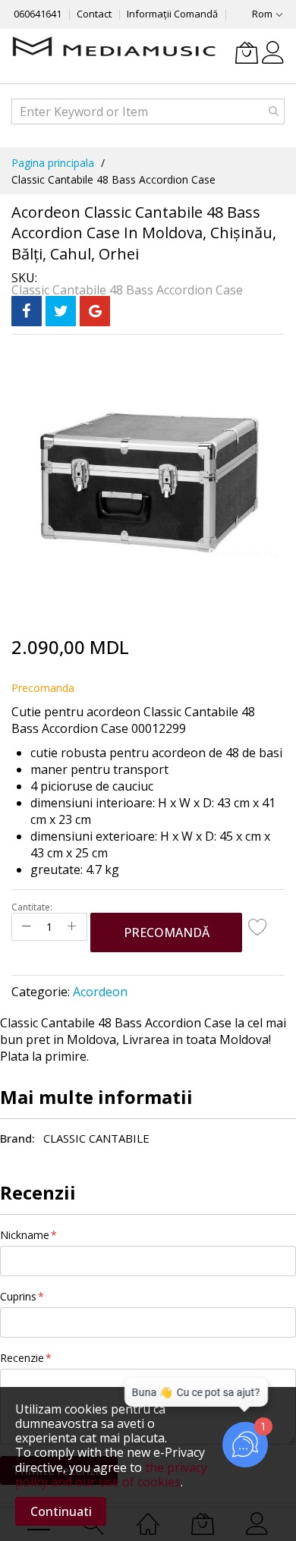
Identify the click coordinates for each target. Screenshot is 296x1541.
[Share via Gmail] (95, 311)
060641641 (37, 13)
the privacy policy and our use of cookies (111, 1474)
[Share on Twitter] (61, 311)
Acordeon (100, 991)
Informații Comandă (172, 13)
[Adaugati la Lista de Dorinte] (258, 926)
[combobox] (148, 111)
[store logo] (113, 47)
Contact (94, 13)
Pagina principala (52, 163)
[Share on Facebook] (26, 311)
